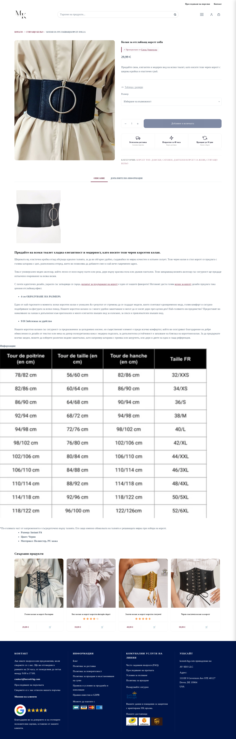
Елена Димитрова (149, 49)
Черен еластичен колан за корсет (195, 614)
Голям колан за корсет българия (39, 614)
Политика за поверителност (87, 671)
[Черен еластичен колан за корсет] (195, 583)
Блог (75, 660)
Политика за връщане (137, 680)
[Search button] (175, 15)
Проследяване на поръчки (197, 4)
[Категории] (201, 14)
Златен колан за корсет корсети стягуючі (143, 614)
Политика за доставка (84, 666)
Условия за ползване (136, 675)
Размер (125, 94)
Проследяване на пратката (140, 670)
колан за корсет (183, 284)
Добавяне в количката (182, 123)
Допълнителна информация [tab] (127, 178)
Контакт (218, 4)
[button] (132, 87)
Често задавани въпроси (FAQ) (142, 665)
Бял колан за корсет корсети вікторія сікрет (91, 614)
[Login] (211, 14)
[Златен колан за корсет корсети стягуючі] (143, 583)
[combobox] (116, 14)
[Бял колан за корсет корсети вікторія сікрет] (91, 583)
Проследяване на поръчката (29, 684)
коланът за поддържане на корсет (99, 284)
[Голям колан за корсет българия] (38, 583)
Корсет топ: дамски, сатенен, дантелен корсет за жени (170, 160)
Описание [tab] (99, 178)
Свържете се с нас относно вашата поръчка (37, 690)
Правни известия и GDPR (86, 694)
